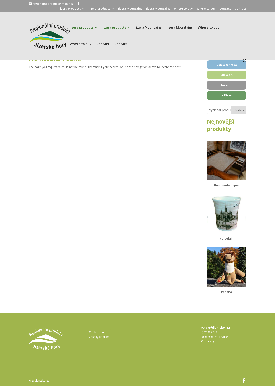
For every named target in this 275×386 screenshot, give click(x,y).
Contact (225, 8)
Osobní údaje (97, 332)
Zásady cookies (99, 337)
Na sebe (226, 85)
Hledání (238, 110)
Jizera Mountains (130, 8)
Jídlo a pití (226, 75)
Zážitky (227, 95)
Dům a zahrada (226, 65)
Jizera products (70, 8)
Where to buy (183, 8)
